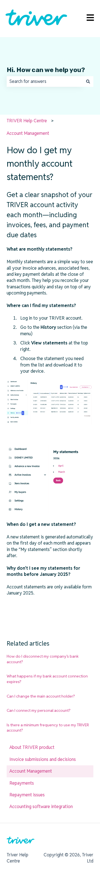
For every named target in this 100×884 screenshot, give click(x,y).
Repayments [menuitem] (21, 783)
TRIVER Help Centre (27, 121)
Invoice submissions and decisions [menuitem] (42, 759)
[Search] (88, 81)
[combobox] (45, 81)
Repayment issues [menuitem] (27, 795)
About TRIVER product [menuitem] (31, 747)
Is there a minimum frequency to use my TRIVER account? (48, 727)
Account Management (28, 133)
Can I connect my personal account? (39, 710)
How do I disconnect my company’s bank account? (43, 659)
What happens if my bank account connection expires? (47, 679)
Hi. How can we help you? (46, 70)
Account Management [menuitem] (30, 771)
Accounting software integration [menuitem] (41, 806)
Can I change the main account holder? (41, 696)
